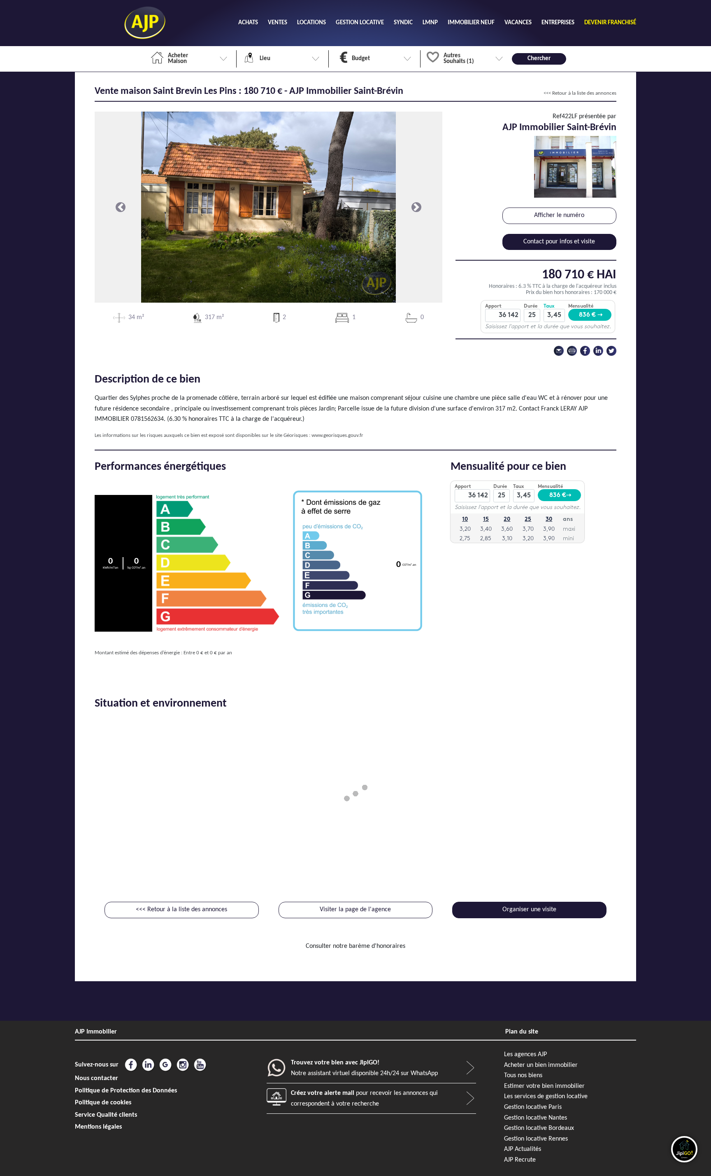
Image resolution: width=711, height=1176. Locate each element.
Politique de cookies (103, 1102)
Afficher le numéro (559, 215)
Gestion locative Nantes (535, 1118)
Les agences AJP (525, 1054)
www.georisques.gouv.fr (337, 435)
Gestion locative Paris (533, 1107)
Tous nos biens (523, 1075)
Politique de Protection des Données (126, 1090)
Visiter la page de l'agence (355, 909)
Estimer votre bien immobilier (544, 1086)
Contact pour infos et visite (559, 241)
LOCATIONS (311, 23)
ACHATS (248, 23)
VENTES (277, 23)
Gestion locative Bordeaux (539, 1128)
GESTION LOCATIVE (360, 23)
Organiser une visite (529, 909)
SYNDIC (403, 23)
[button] (121, 207)
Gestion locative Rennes (536, 1139)
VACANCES (518, 23)
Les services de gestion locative (546, 1096)
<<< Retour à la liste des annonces (580, 93)
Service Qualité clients (106, 1115)
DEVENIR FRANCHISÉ (610, 23)
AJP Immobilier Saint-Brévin (559, 128)
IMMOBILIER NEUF (471, 23)
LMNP (430, 23)
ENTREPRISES (557, 23)
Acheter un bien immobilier (541, 1065)
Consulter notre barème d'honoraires (355, 946)
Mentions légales (98, 1127)
